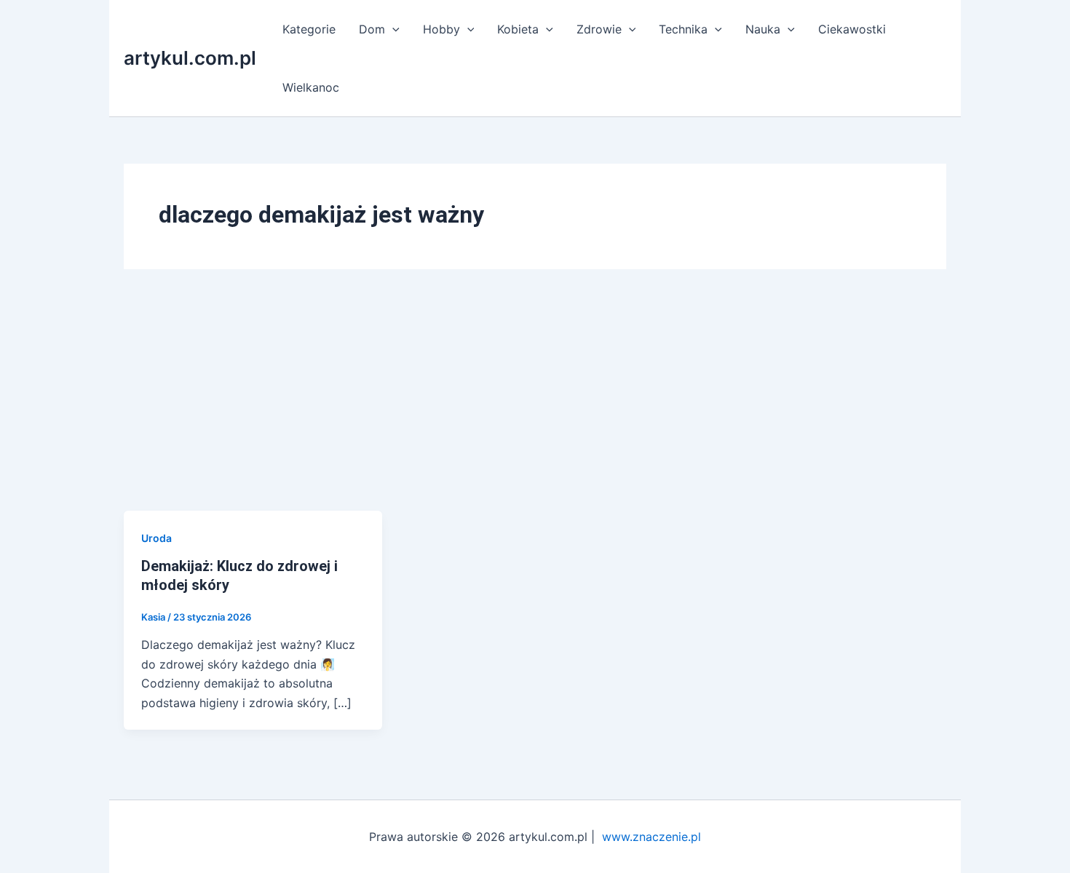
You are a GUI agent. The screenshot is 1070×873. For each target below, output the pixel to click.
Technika (683, 29)
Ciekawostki (852, 29)
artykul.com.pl (190, 58)
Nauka (762, 29)
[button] (392, 29)
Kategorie (309, 29)
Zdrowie (599, 29)
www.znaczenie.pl (651, 836)
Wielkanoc (310, 87)
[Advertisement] (535, 401)
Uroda (156, 538)
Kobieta (518, 29)
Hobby (441, 29)
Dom (372, 29)
